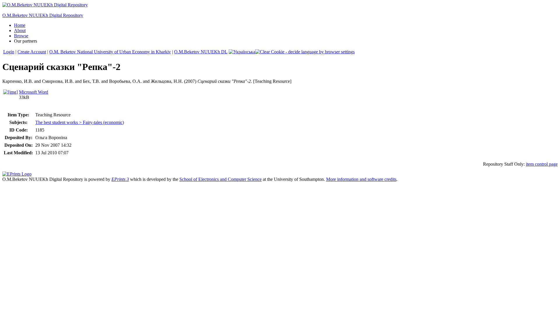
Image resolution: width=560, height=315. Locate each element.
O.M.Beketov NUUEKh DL (201, 51)
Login (8, 51)
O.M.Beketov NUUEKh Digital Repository (42, 15)
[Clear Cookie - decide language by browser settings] (305, 51)
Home (19, 25)
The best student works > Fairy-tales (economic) (79, 122)
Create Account (32, 51)
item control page (542, 164)
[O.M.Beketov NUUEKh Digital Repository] (45, 4)
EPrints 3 (120, 179)
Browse (21, 35)
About (20, 30)
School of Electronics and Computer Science (220, 179)
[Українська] (242, 51)
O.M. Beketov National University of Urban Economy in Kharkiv (110, 51)
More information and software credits (361, 179)
